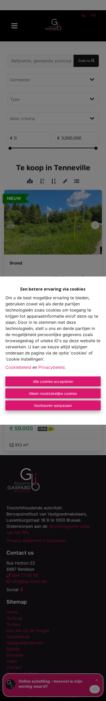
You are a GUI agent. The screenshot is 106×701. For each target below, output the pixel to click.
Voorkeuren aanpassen (53, 405)
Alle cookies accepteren (53, 381)
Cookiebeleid (18, 367)
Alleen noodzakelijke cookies (53, 393)
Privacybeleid (51, 367)
